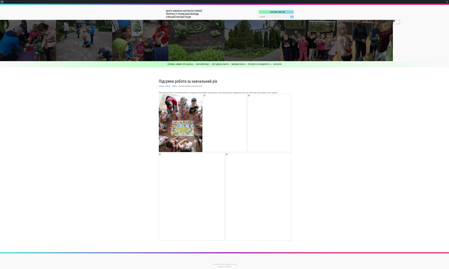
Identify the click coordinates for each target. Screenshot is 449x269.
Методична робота (220, 64)
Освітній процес (202, 64)
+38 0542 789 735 (277, 12)
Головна (171, 64)
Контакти (277, 64)
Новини (179, 64)
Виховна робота (238, 64)
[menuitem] (2, 2)
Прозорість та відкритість (259, 64)
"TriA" (229, 266)
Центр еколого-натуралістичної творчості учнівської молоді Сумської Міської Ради (184, 13)
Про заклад (188, 64)
